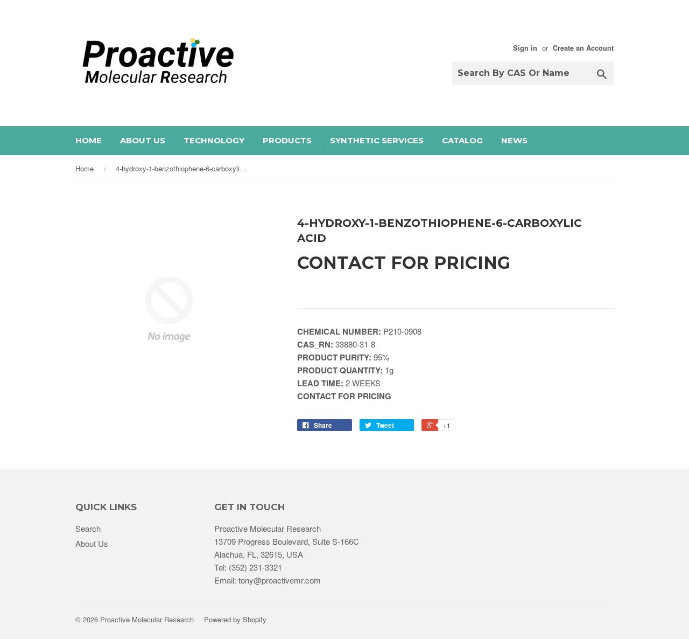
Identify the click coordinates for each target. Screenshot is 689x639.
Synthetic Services (377, 140)
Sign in (525, 48)
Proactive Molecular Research (147, 619)
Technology (214, 140)
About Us (142, 140)
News (514, 140)
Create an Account (583, 48)
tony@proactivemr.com (279, 580)
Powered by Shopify (235, 619)
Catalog (462, 140)
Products (287, 140)
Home (88, 140)
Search (88, 528)
